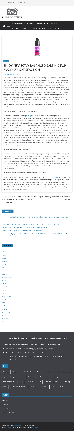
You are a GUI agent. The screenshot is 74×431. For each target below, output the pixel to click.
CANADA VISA (28, 372)
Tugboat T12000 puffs (18, 387)
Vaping (61, 387)
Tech (56, 382)
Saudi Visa (31, 382)
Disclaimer (5, 405)
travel (5, 387)
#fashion (6, 372)
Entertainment (6, 277)
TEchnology (66, 382)
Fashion (4, 280)
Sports (4, 315)
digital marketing (8, 377)
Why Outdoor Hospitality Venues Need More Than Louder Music (23, 231)
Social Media (6, 312)
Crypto (39, 372)
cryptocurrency (50, 372)
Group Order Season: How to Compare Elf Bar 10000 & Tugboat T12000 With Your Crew (31, 224)
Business (30, 23)
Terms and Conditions (9, 413)
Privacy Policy (6, 409)
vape (52, 387)
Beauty (4, 255)
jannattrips (60, 377)
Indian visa (49, 377)
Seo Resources (17, 23)
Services (42, 28)
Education (51, 23)
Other (57, 28)
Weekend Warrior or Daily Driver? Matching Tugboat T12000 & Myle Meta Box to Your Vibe (39, 217)
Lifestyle (15, 28)
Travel (49, 28)
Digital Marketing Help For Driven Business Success (54, 198)
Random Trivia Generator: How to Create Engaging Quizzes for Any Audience (27, 227)
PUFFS (21, 382)
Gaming (4, 284)
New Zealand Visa (9, 382)
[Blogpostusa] (4, 26)
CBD (3, 268)
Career (4, 264)
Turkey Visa (33, 387)
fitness (30, 377)
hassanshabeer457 (24, 74)
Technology (40, 23)
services (48, 382)
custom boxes (64, 372)
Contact (4, 401)
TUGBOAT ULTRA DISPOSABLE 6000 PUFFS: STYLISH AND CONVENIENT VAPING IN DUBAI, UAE (20, 199)
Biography (5, 258)
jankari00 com (6, 296)
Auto (3, 252)
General (4, 287)
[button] (24, 23)
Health (25, 28)
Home (35, 28)
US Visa (44, 387)
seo (40, 382)
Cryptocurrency (6, 271)
